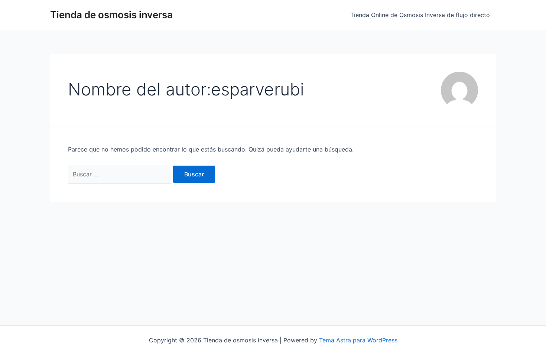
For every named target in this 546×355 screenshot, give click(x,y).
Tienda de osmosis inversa (111, 14)
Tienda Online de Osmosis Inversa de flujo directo (420, 15)
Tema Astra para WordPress (358, 340)
